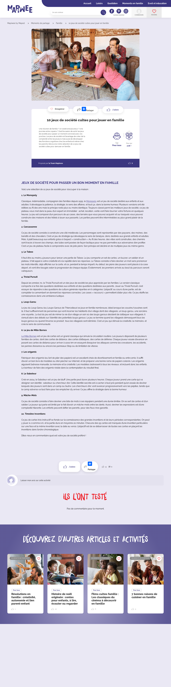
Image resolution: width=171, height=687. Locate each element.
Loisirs (99, 3)
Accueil (87, 3)
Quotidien (112, 3)
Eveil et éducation (157, 3)
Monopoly (91, 201)
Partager (90, 110)
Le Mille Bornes (28, 336)
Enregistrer (59, 109)
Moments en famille (132, 3)
